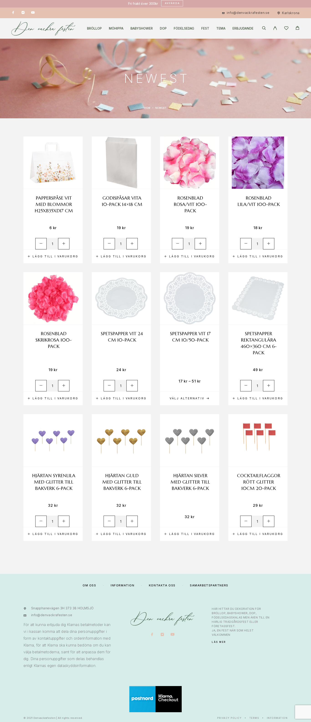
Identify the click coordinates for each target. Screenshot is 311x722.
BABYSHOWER (141, 28)
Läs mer (219, 642)
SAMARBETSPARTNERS (209, 585)
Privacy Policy (229, 718)
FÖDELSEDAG (184, 28)
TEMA (220, 28)
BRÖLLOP (94, 28)
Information (277, 718)
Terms (254, 718)
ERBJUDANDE (242, 28)
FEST (205, 28)
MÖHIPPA (116, 28)
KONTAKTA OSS (162, 585)
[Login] (275, 28)
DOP (163, 28)
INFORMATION (122, 585)
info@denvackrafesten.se (248, 13)
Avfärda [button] (172, 3)
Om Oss (89, 585)
